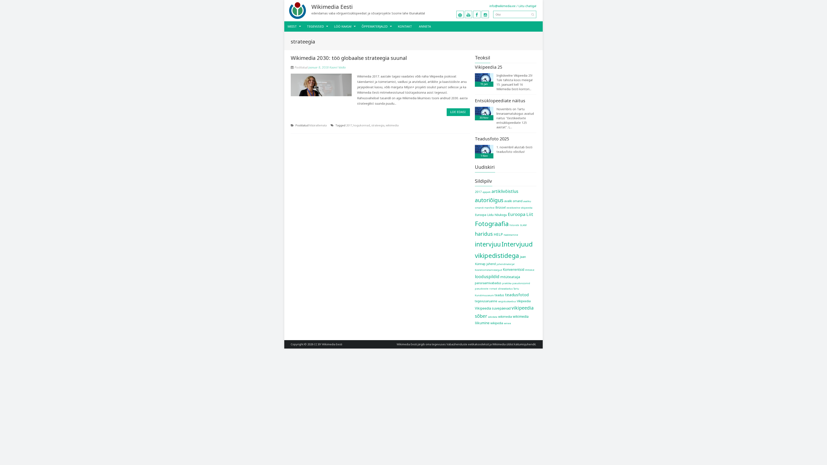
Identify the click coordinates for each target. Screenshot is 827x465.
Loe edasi (458, 112)
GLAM (523, 225)
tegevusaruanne (486, 301)
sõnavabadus (505, 288)
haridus (484, 233)
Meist (292, 26)
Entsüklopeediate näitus (500, 101)
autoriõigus (489, 200)
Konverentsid (513, 269)
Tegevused (315, 26)
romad (493, 288)
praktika (506, 283)
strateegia (377, 125)
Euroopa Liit (520, 214)
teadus (499, 295)
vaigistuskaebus (507, 301)
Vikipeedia (524, 301)
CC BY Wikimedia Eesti (328, 344)
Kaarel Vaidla (338, 67)
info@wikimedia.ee (503, 6)
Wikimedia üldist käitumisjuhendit (514, 344)
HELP (498, 234)
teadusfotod (517, 294)
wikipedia (496, 323)
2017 (349, 125)
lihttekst (529, 269)
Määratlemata (318, 125)
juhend (491, 264)
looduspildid (487, 276)
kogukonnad (361, 125)
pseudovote (481, 288)
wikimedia (392, 125)
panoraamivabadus (488, 283)
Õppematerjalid (375, 26)
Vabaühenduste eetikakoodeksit (467, 344)
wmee (507, 323)
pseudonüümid (521, 283)
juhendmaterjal (506, 264)
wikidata (492, 316)
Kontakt (405, 26)
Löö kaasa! (342, 26)
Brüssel (500, 207)
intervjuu (488, 244)
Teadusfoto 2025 (492, 139)
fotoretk (514, 225)
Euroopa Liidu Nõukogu (491, 215)
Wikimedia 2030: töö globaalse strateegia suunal (349, 57)
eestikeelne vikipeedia (519, 207)
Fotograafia (492, 223)
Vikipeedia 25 (488, 67)
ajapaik (487, 192)
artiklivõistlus (504, 191)
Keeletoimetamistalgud (488, 269)
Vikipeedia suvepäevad (493, 308)
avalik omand (513, 201)
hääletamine (511, 234)
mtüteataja (510, 276)
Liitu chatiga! (527, 6)
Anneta (425, 26)
